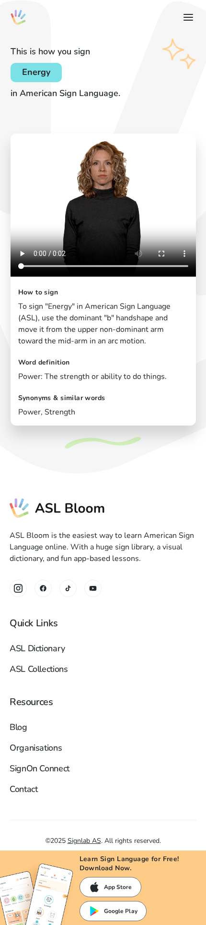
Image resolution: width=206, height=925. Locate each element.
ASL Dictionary (37, 648)
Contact (23, 789)
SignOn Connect (39, 768)
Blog (18, 727)
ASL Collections (39, 669)
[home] (18, 17)
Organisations (36, 748)
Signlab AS (84, 840)
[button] (186, 17)
